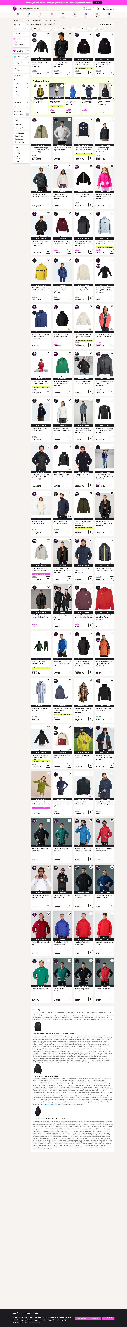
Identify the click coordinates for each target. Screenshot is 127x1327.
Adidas (35, 29)
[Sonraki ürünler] (113, 99)
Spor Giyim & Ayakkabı (35, 20)
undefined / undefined (22, 29)
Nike (93, 29)
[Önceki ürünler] (32, 99)
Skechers (73, 29)
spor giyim (49, 1017)
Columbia (64, 29)
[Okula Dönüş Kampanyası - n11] (63, 2)
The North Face (45, 29)
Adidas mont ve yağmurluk (75, 1147)
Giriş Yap (112, 9)
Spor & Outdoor (24, 20)
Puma (56, 29)
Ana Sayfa (15, 20)
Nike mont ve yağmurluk (50, 1104)
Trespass (101, 29)
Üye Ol (107, 9)
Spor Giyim (45, 20)
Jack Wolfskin (84, 29)
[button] (39, 57)
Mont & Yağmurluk (54, 20)
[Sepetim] (98, 8)
